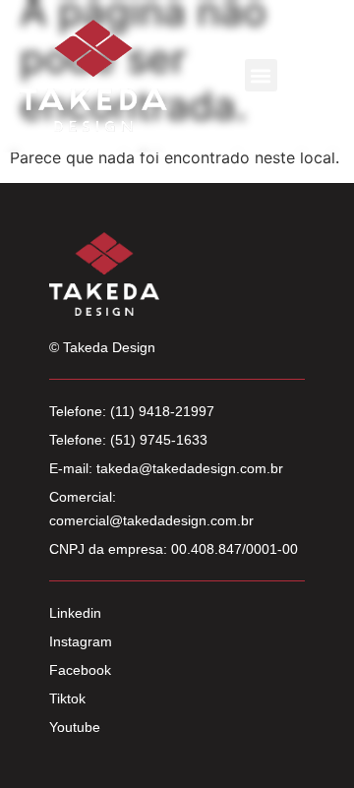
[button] (261, 75)
